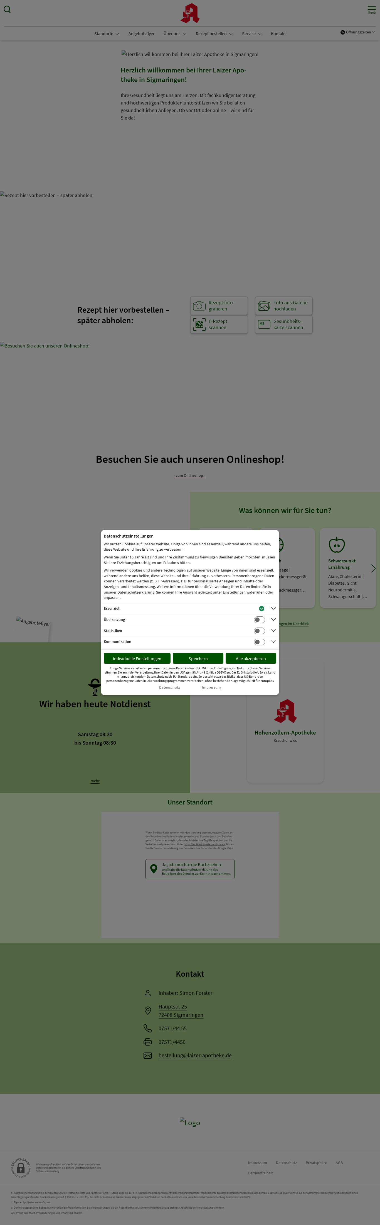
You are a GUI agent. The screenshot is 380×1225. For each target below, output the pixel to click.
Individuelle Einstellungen (137, 658)
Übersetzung (114, 619)
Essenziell (112, 608)
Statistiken (113, 630)
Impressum (211, 687)
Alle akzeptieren (251, 658)
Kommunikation (117, 641)
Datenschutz (169, 687)
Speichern (198, 658)
